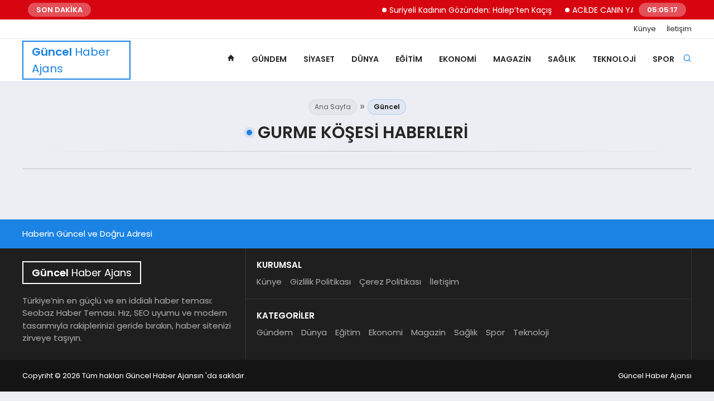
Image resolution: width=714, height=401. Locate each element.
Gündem (269, 59)
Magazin (512, 59)
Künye (645, 29)
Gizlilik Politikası (320, 281)
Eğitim (408, 59)
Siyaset (319, 59)
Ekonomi (457, 59)
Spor (663, 59)
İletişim (679, 29)
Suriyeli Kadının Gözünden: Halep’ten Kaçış (466, 10)
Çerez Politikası (390, 281)
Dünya (365, 59)
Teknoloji (614, 59)
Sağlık (562, 59)
